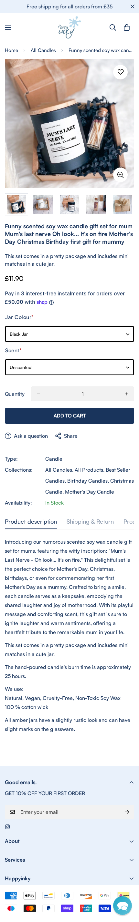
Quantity (15, 394)
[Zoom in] (120, 175)
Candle (53, 459)
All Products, (89, 469)
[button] (122, 905)
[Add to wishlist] (120, 72)
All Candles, (59, 469)
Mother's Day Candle (89, 491)
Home (11, 50)
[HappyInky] (69, 27)
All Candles (43, 50)
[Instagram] (7, 826)
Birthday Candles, (88, 480)
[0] (126, 27)
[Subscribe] (127, 812)
